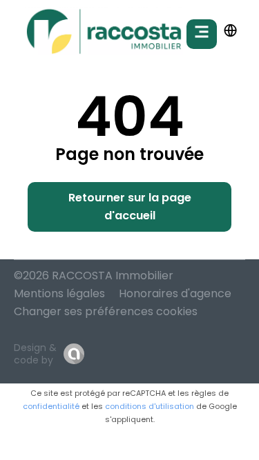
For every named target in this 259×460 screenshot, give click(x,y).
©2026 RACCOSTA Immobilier (93, 275)
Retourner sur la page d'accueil (129, 206)
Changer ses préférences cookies (106, 311)
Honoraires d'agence (175, 293)
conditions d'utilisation (149, 406)
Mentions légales (59, 293)
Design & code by (35, 353)
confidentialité (51, 406)
